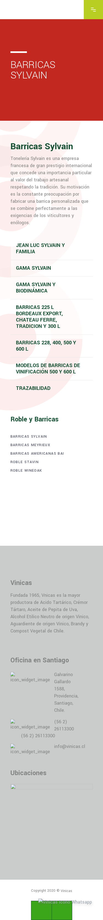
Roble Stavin (24, 462)
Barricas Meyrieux (30, 445)
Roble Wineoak (26, 470)
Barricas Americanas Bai (37, 453)
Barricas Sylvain (28, 436)
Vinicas (66, 890)
